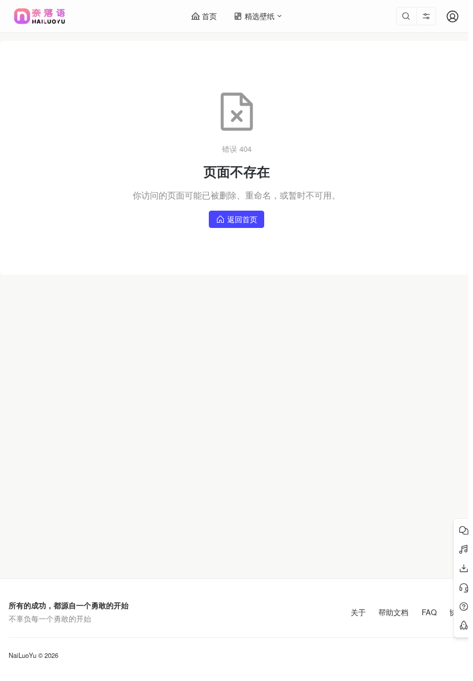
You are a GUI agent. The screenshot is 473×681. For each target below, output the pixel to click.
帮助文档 (393, 612)
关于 (358, 612)
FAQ (429, 612)
